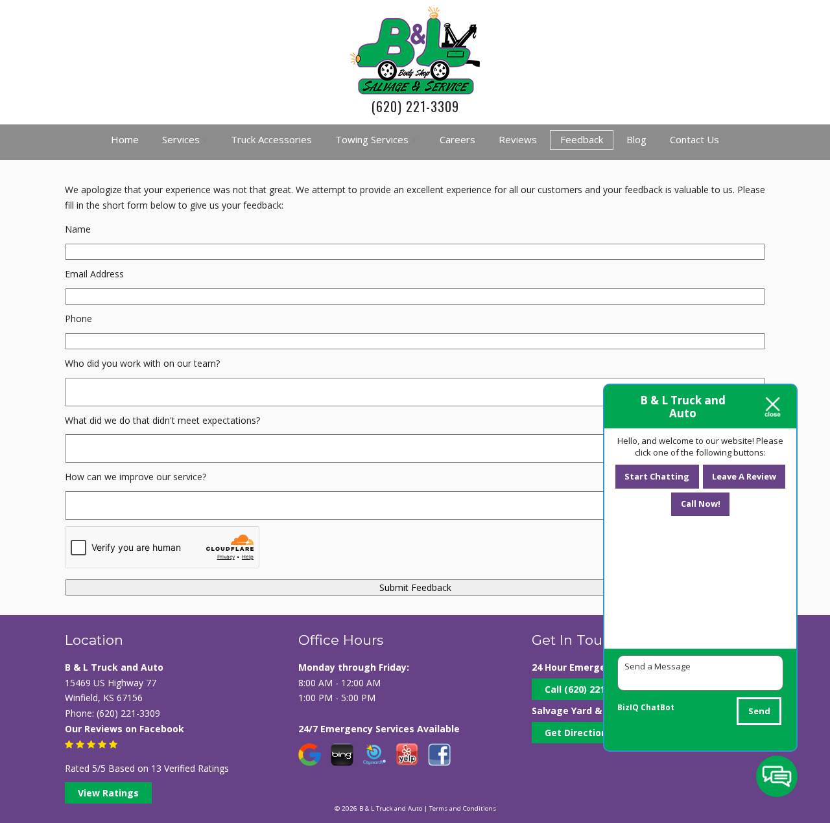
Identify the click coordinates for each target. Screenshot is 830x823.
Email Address (94, 274)
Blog (636, 139)
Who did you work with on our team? (142, 363)
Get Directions (578, 732)
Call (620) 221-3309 (587, 689)
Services (181, 139)
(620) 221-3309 (415, 106)
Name (78, 229)
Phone (78, 318)
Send (759, 711)
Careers (457, 139)
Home (125, 139)
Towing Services (372, 139)
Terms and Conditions (462, 808)
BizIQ (628, 707)
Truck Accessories (271, 139)
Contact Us (694, 139)
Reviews (518, 139)
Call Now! (700, 503)
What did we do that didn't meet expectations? (162, 420)
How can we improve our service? (135, 476)
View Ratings (108, 793)
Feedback (581, 139)
